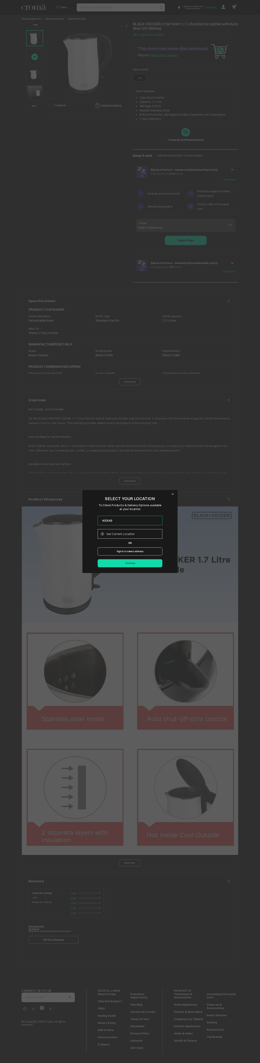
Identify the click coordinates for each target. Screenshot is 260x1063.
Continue (130, 563)
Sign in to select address (130, 551)
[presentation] (130, 520)
